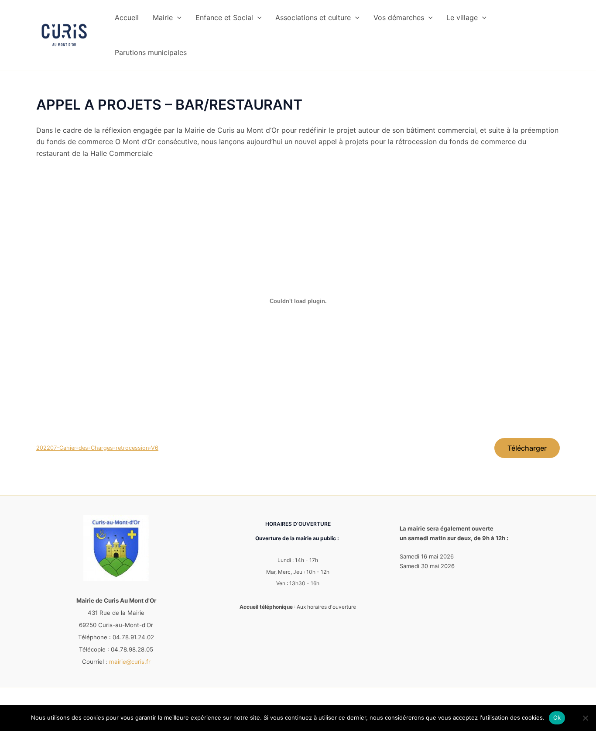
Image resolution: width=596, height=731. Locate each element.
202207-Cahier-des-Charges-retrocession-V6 (97, 448)
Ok (557, 717)
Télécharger (527, 448)
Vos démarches (398, 17)
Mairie (163, 17)
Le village (462, 17)
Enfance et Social (224, 17)
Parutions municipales (151, 52)
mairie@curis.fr (130, 661)
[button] (177, 17)
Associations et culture (313, 17)
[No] (585, 718)
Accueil (127, 17)
